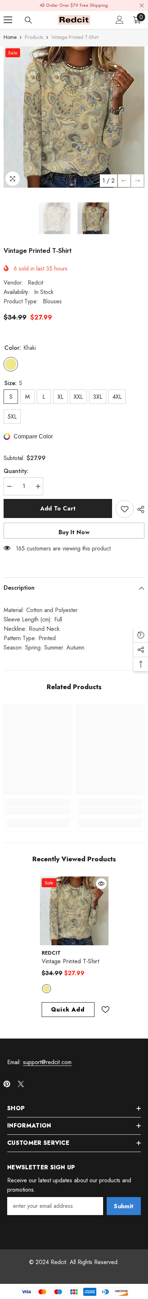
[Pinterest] (7, 1084)
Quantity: (16, 471)
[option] (74, 117)
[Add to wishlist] (125, 509)
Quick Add (67, 1009)
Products (34, 37)
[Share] (139, 509)
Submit (123, 1206)
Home (10, 37)
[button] (124, 180)
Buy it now (74, 532)
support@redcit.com (47, 1062)
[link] (38, 811)
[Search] (28, 20)
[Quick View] (101, 883)
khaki (46, 988)
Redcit (35, 282)
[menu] (8, 19)
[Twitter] (21, 1084)
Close (141, 5)
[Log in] (120, 20)
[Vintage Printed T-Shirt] (74, 910)
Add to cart (58, 508)
